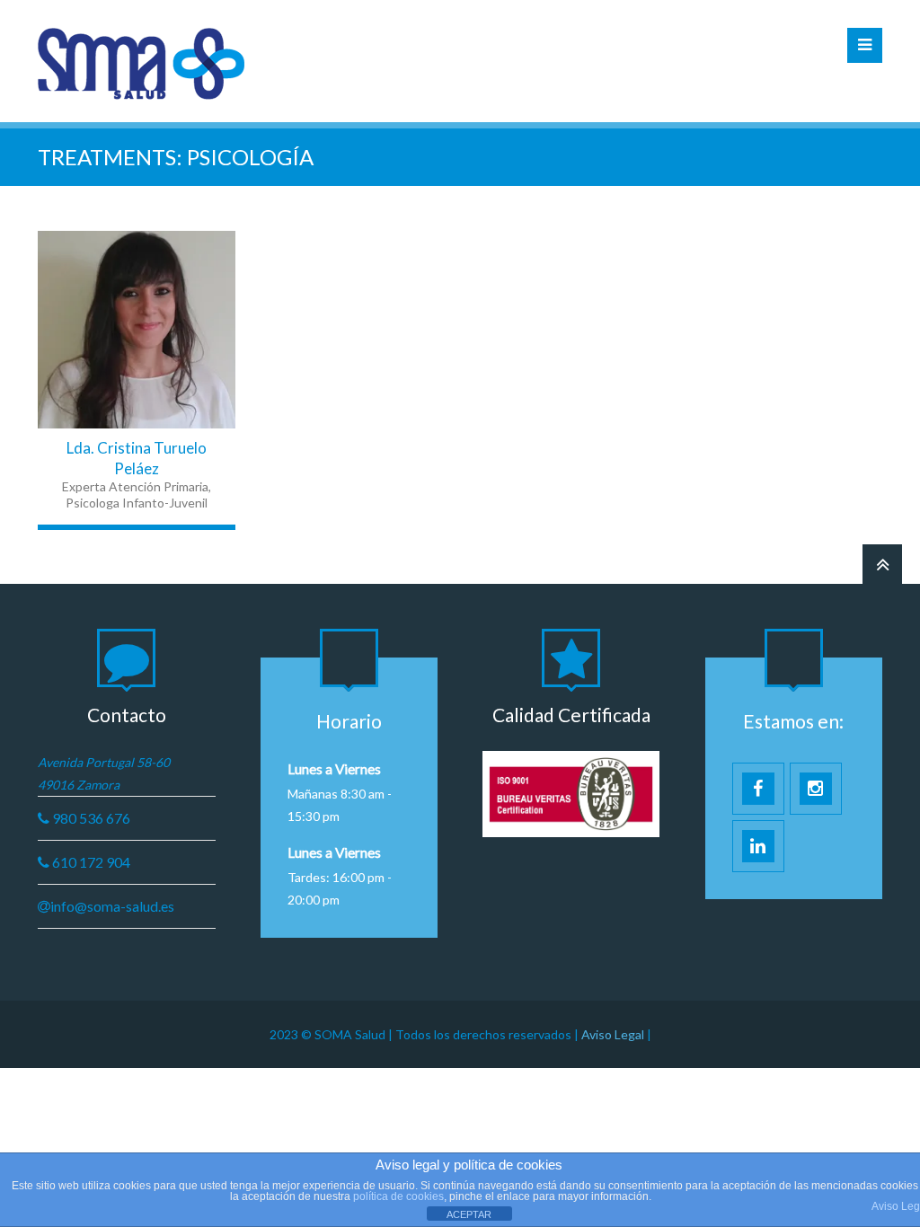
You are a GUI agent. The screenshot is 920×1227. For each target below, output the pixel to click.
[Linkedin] (136, 329)
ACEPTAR (469, 1214)
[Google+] (195, 329)
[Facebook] (77, 329)
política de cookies (398, 1196)
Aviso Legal (614, 1034)
